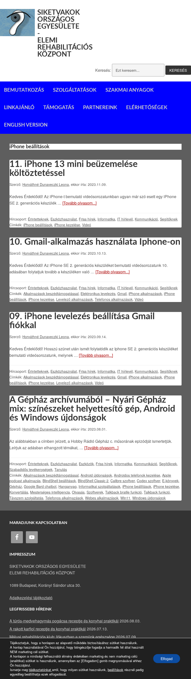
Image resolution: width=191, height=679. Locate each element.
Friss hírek (87, 219)
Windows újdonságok (149, 497)
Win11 (125, 497)
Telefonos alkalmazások (114, 299)
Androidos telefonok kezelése (137, 475)
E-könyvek (170, 480)
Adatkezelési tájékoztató (30, 598)
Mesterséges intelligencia (50, 492)
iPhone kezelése (67, 224)
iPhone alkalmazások (145, 293)
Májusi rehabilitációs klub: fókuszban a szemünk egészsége (62, 637)
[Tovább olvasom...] (79, 203)
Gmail (122, 293)
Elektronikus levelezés (98, 293)
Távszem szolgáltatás (26, 497)
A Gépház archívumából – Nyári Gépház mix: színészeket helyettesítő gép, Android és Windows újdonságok (92, 408)
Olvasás (78, 492)
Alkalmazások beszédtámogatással (51, 293)
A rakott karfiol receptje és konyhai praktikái (47, 629)
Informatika (106, 219)
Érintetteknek (38, 219)
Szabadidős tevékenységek (30, 469)
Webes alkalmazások (101, 497)
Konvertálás (18, 492)
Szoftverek (95, 492)
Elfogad (167, 658)
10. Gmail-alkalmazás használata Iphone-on (94, 241)
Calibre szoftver (122, 480)
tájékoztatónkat (40, 669)
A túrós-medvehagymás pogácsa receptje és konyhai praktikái (64, 621)
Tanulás (60, 469)
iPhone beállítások (37, 224)
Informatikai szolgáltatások (99, 486)
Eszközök (86, 463)
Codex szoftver (148, 480)
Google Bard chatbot (40, 486)
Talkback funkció (157, 492)
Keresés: (103, 70)
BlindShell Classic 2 (93, 480)
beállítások (115, 670)
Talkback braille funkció (123, 492)
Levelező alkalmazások (74, 299)
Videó (86, 224)
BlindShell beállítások (59, 480)
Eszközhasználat (63, 219)
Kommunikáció (146, 219)
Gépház (15, 486)
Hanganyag (67, 486)
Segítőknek (169, 219)
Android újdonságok (96, 475)
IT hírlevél (125, 219)
